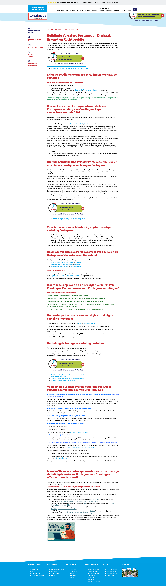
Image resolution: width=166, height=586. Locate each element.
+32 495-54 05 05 (38, 9)
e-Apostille (73, 570)
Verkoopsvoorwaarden (57, 570)
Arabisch (77, 276)
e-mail (80, 323)
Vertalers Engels (112, 570)
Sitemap (53, 575)
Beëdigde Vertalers (94, 570)
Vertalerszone (36, 573)
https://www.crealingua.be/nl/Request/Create (80, 447)
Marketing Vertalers (94, 581)
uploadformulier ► (89, 323)
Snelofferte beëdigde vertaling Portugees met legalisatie (68, 219)
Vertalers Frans (111, 571)
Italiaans (90, 90)
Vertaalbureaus (56, 29)
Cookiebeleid (55, 573)
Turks (67, 276)
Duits (81, 124)
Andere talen (111, 575)
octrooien (79, 263)
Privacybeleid (55, 571)
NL (134, 10)
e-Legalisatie (73, 571)
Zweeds (71, 276)
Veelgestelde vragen (73, 576)
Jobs (33, 571)
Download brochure (38, 575)
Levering (72, 573)
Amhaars (78, 432)
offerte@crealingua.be (38, 7)
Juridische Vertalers (94, 571)
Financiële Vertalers (94, 573)
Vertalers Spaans (112, 573)
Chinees (72, 432)
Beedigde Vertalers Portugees (72, 29)
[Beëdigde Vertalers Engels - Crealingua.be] (88, 124)
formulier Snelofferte (62, 458)
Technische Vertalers (91, 576)
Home (49, 29)
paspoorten (77, 265)
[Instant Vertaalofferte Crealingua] (66, 58)
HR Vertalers (92, 579)
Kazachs (95, 90)
